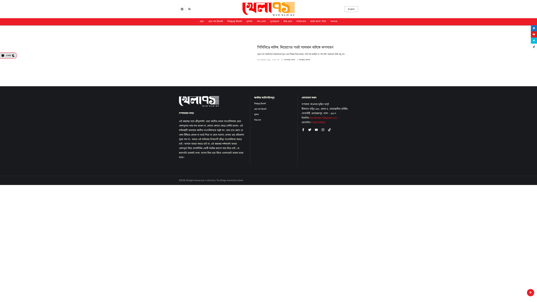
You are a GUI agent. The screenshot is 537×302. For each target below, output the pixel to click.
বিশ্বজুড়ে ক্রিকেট (235, 21)
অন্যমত (334, 21)
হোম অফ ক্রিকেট (260, 109)
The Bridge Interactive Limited (229, 180)
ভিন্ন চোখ (288, 21)
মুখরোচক (274, 21)
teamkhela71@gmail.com (323, 117)
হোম (202, 21)
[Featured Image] (216, 53)
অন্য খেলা (261, 21)
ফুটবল (250, 21)
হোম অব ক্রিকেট (215, 21)
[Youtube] (316, 129)
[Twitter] (309, 129)
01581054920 (318, 122)
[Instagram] (322, 129)
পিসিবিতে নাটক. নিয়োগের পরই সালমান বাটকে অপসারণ (295, 47)
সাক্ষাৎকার (301, 21)
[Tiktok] (329, 129)
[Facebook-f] (303, 129)
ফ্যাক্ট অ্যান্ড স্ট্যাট (318, 21)
